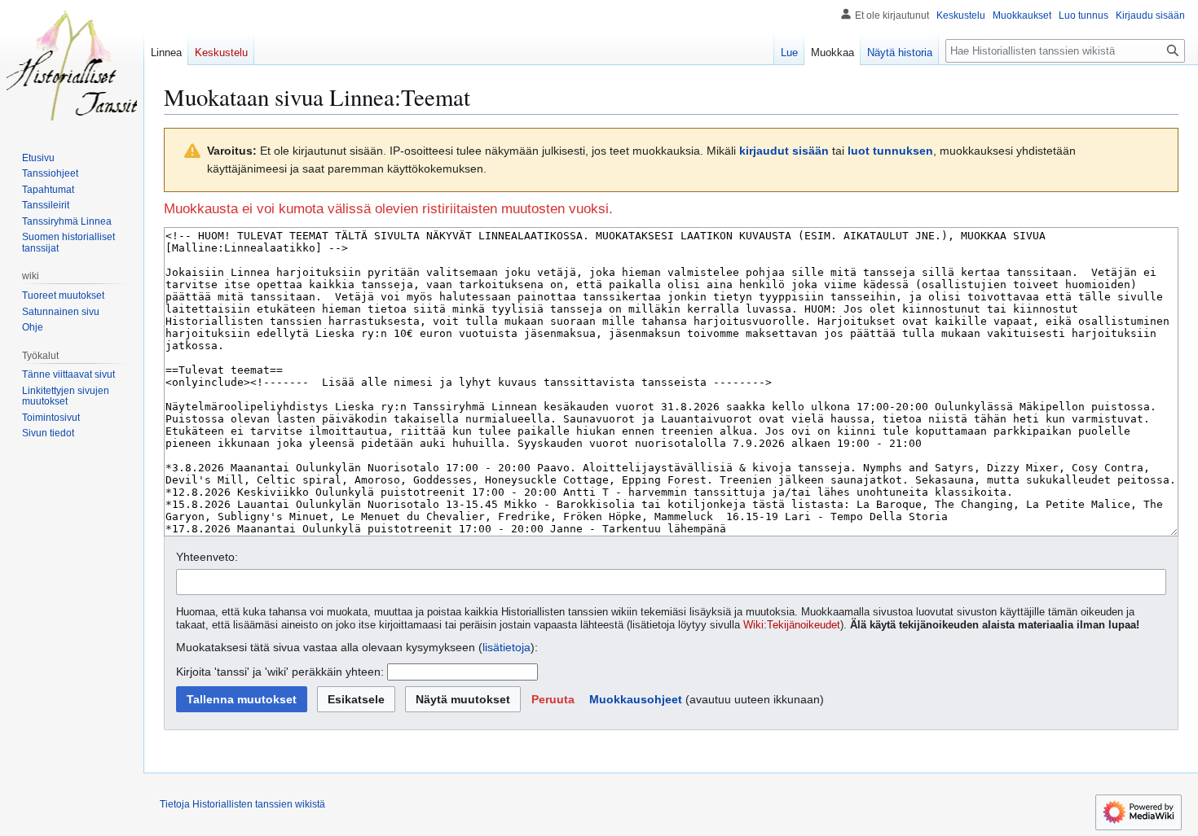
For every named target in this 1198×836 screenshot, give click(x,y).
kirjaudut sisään (784, 150)
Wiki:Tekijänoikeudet (791, 625)
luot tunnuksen (890, 150)
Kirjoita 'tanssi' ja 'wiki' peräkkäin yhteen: (280, 671)
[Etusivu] (72, 65)
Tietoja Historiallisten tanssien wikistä (242, 804)
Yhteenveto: (207, 556)
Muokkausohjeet (635, 699)
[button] (553, 699)
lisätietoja (506, 647)
